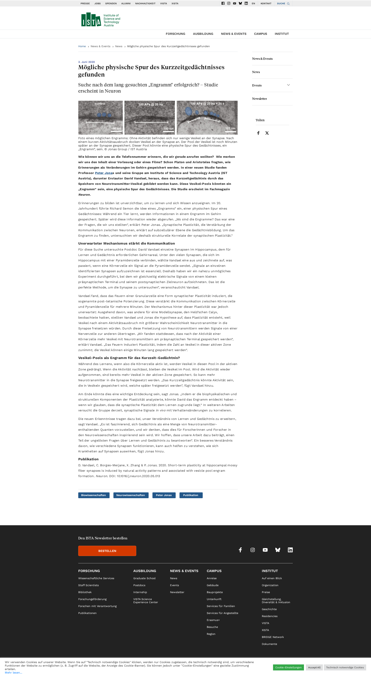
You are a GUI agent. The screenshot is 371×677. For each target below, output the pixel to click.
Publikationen (87, 613)
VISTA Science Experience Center (145, 601)
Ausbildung (203, 34)
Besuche (212, 626)
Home (82, 46)
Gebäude (213, 585)
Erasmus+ (213, 620)
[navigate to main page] (100, 18)
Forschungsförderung (92, 599)
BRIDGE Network (273, 637)
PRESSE (85, 3)
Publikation (190, 495)
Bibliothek (85, 592)
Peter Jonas (164, 495)
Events (257, 85)
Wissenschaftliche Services (96, 578)
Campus (260, 34)
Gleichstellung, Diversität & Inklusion (276, 601)
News (118, 46)
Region (211, 633)
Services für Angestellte (222, 613)
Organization (270, 585)
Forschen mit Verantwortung (97, 606)
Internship (140, 592)
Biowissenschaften (93, 495)
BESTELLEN (107, 551)
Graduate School (144, 578)
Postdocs (139, 585)
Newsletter (259, 98)
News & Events (233, 34)
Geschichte (269, 609)
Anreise (212, 578)
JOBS (97, 3)
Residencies (269, 616)
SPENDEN (111, 3)
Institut (282, 34)
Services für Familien (221, 606)
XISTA (175, 3)
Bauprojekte (215, 592)
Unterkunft (214, 599)
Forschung (175, 34)
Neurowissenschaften (130, 495)
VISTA (163, 3)
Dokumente (269, 643)
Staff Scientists (88, 585)
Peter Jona (103, 173)
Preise (266, 592)
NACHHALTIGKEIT (145, 3)
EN (253, 3)
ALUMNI (126, 3)
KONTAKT (266, 3)
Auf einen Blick (272, 578)
